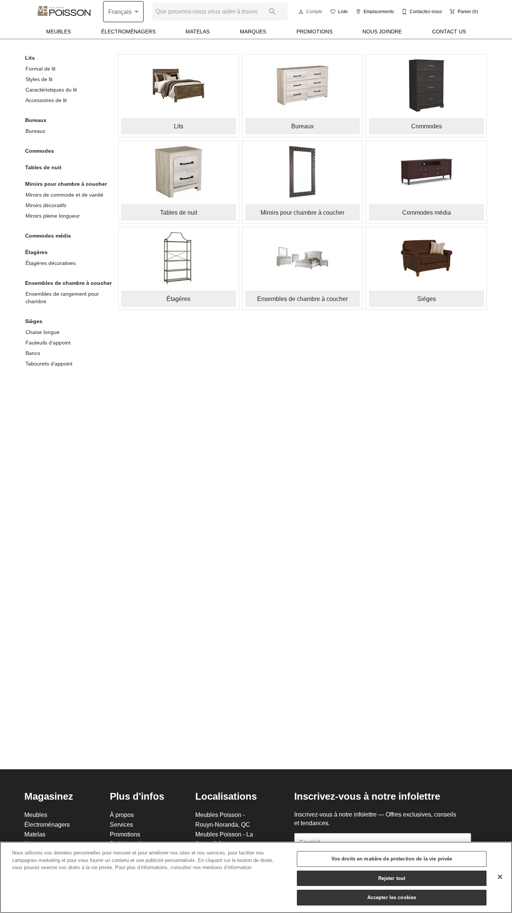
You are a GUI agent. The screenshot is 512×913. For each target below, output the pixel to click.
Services (121, 824)
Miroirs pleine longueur (52, 216)
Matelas (198, 32)
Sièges (33, 321)
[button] (300, 11)
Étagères (36, 252)
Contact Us (449, 32)
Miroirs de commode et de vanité (64, 195)
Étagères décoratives (50, 263)
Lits (30, 58)
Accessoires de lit (46, 100)
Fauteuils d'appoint (47, 343)
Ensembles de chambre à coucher (68, 283)
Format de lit (40, 69)
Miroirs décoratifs (45, 205)
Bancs (32, 353)
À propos (122, 814)
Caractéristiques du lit (51, 90)
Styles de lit (38, 79)
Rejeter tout (392, 878)
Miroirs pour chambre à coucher (66, 184)
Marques (253, 32)
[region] (256, 877)
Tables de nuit (43, 167)
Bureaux (35, 120)
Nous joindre (382, 32)
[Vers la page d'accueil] (64, 12)
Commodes (39, 151)
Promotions (314, 32)
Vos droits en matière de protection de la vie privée (391, 859)
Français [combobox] (120, 11)
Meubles (58, 32)
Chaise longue (42, 332)
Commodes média (48, 236)
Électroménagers (128, 32)
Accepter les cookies (391, 897)
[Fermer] (500, 877)
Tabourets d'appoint (48, 364)
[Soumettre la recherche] (272, 11)
